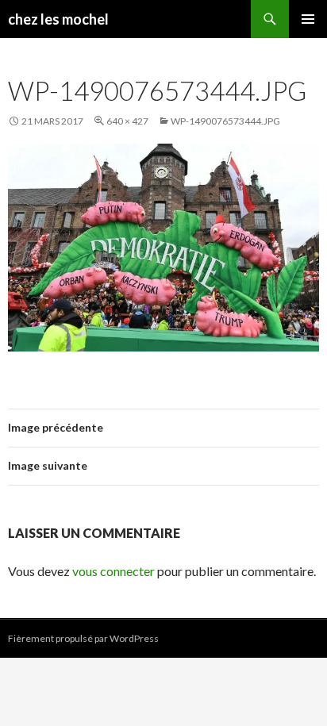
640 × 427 (127, 121)
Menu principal (308, 19)
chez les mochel (58, 19)
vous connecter (113, 570)
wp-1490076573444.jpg (225, 121)
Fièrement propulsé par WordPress (83, 638)
